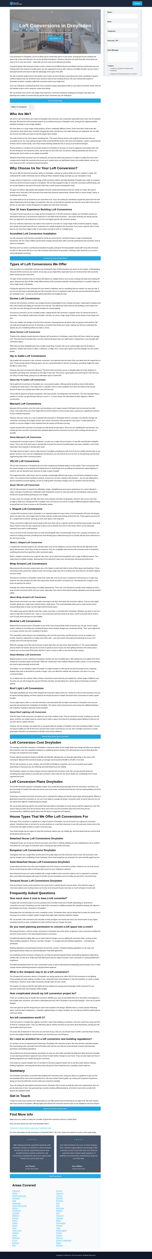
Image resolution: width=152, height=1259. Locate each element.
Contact (137, 3)
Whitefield (16, 1238)
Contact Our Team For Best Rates (55, 258)
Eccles (14, 1240)
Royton (15, 1221)
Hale (58, 1206)
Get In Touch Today (55, 100)
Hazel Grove (17, 1230)
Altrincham (60, 1208)
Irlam (58, 1213)
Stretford (15, 1233)
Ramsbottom (60, 1223)
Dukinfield (43, 1128)
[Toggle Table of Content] (30, 107)
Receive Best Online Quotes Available (55, 736)
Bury (58, 1203)
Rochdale (59, 1201)
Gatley (14, 1235)
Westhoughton (61, 1230)
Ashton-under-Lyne (31, 1128)
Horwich (59, 1235)
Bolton (58, 1221)
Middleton (16, 1216)
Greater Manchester (19, 1206)
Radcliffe (59, 1198)
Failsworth (13, 1128)
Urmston (59, 1196)
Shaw (14, 1228)
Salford (15, 1223)
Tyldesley (59, 1218)
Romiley (15, 1218)
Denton (21, 1128)
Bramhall (15, 1243)
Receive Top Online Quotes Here (55, 1108)
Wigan (58, 1243)
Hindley (59, 1233)
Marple (14, 1226)
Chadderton (16, 1211)
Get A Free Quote (55, 1176)
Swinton (59, 1191)
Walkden (59, 1211)
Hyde (49, 1128)
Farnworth (60, 1216)
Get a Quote (54, 38)
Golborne (59, 1238)
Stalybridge (16, 1203)
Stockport (15, 1213)
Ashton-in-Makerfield (63, 1240)
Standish (59, 1245)
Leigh (58, 1228)
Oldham (15, 1208)
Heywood (59, 1193)
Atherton (59, 1226)
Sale (14, 1245)
